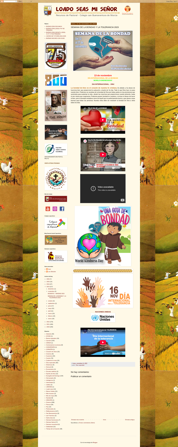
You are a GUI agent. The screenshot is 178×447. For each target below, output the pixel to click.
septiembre (51, 303)
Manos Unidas (50, 391)
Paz (47, 407)
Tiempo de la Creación (52, 429)
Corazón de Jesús (51, 351)
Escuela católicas (51, 371)
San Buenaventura (51, 413)
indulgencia (49, 380)
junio (49, 306)
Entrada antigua (130, 419)
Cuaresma (49, 356)
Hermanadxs (50, 378)
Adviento (48, 334)
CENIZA (48, 343)
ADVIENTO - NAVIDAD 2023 (56, 293)
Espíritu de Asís (50, 373)
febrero (50, 316)
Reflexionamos (50, 411)
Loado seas (49, 389)
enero (50, 318)
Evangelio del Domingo (53, 376)
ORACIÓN (49, 400)
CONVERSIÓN (50, 347)
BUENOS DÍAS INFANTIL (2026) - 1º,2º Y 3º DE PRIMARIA (56, 33)
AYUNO (48, 336)
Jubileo (48, 384)
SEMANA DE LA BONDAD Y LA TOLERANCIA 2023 (57, 296)
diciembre (51, 289)
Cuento (48, 358)
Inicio (104, 419)
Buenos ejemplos (51, 338)
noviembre (51, 291)
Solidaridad (49, 426)
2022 (48, 321)
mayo (50, 308)
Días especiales (80, 365)
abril (49, 311)
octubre (50, 301)
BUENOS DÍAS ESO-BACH (54, 26)
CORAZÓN (49, 349)
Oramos (48, 402)
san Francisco (50, 415)
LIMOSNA (49, 387)
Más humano (50, 393)
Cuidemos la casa (51, 360)
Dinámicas (49, 364)
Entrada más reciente (77, 419)
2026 (48, 279)
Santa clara (49, 418)
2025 (48, 281)
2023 (48, 286)
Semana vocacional (52, 424)
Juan (49, 269)
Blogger (95, 442)
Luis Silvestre (52, 271)
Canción (48, 340)
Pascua (48, 404)
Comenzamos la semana (53, 345)
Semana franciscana (52, 420)
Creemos (49, 354)
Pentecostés (49, 409)
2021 (48, 324)
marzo (50, 313)
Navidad (48, 398)
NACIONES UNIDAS (103, 312)
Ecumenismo (50, 369)
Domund (48, 367)
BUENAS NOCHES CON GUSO (55, 38)
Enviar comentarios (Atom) (87, 422)
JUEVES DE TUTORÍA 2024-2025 (56, 36)
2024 (48, 284)
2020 (48, 327)
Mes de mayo (50, 395)
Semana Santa (50, 422)
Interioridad (49, 382)
